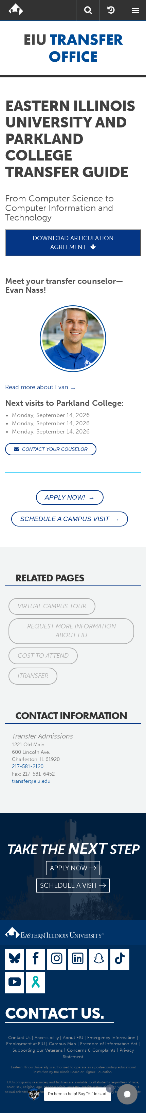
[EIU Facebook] (35, 959)
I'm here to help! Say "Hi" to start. (77, 1094)
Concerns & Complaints (91, 1050)
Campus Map (62, 1043)
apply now (69, 868)
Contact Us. (54, 1013)
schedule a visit (68, 885)
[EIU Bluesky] (14, 959)
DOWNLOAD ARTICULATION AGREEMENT (73, 242)
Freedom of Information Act (108, 1043)
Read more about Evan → (40, 387)
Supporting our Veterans (38, 1050)
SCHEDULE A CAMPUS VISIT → (69, 518)
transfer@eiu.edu (31, 781)
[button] (127, 1094)
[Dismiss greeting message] (110, 1088)
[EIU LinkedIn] (77, 959)
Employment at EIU (25, 1043)
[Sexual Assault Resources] (35, 983)
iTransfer (33, 676)
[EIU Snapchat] (98, 959)
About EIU (73, 1037)
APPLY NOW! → (70, 497)
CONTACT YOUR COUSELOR (55, 449)
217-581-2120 (27, 766)
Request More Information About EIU (71, 631)
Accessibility (47, 1037)
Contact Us (19, 1037)
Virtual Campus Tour (52, 606)
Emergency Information (111, 1037)
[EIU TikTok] (119, 959)
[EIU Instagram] (56, 959)
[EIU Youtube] (14, 983)
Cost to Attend (43, 655)
